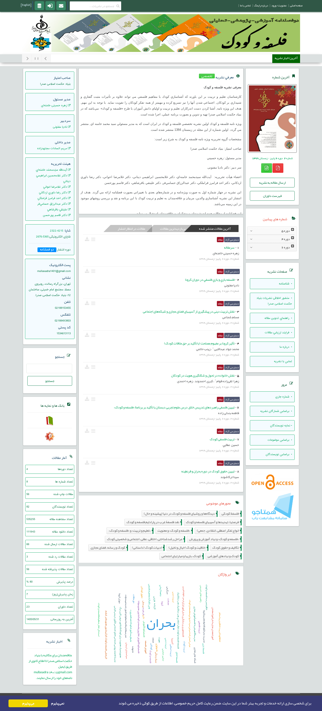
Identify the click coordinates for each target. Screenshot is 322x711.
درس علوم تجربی (184, 594)
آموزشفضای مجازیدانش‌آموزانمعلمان (213, 623)
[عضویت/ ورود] (50, 5)
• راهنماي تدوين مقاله (278, 318)
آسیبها (172, 641)
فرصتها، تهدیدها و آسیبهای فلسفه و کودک (213, 522)
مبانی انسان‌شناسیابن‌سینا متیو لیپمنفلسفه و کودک (190, 623)
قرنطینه (143, 611)
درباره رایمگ (261, 5)
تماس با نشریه (283, 361)
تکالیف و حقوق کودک (226, 547)
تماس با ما (245, 5)
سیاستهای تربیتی (126, 651)
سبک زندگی (156, 657)
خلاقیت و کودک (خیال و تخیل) (188, 547)
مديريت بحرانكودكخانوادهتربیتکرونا (204, 626)
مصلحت (168, 601)
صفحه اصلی (296, 5)
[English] (26, 5)
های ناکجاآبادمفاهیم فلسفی (149, 596)
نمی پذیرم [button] (57, 703)
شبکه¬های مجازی (195, 655)
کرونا (162, 603)
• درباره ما (286, 347)
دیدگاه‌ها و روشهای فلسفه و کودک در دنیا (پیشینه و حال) (180, 513)
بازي (144, 617)
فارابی (154, 599)
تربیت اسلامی (171, 650)
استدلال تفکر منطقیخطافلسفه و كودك (99, 619)
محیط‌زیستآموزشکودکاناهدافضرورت (131, 626)
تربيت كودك (184, 646)
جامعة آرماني (160, 590)
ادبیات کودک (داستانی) (148, 547)
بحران (161, 623)
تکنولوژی (157, 647)
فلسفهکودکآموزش (144, 629)
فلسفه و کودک (150, 656)
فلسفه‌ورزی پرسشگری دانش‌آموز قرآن (183, 619)
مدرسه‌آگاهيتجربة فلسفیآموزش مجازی (195, 623)
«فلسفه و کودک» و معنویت (174, 530)
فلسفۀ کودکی (231, 513)
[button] (117, 703)
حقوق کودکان (142, 592)
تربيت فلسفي (199, 627)
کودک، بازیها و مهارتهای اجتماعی (182, 556)
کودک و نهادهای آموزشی (224, 556)
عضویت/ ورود (279, 5)
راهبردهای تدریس (201, 593)
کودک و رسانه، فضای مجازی (109, 547)
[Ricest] (39, 5)
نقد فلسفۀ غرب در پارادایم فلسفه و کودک (154, 522)
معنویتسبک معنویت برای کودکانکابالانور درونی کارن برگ (120, 632)
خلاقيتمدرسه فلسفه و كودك (206, 597)
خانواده (133, 649)
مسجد (153, 640)
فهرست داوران (272, 195)
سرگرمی (167, 590)
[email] (61, 5)
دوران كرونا (119, 598)
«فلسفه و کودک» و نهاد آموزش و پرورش (215, 539)
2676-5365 (42, 236)
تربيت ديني (166, 643)
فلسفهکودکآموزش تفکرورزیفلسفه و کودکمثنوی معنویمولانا (138, 627)
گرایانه (155, 606)
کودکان (151, 646)
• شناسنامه (285, 283)
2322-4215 (56, 231)
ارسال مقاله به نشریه (272, 182)
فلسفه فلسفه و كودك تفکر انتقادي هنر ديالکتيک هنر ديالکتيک (178, 620)
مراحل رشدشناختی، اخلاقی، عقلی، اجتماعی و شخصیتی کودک (145, 539)
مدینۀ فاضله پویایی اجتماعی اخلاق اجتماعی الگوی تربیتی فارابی (115, 634)
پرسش (143, 604)
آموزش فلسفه (146, 647)
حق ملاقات (134, 598)
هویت (159, 640)
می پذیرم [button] (28, 703)
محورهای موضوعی (218, 503)
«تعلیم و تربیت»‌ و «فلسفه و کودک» (131, 530)
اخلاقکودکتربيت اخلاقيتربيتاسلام (220, 627)
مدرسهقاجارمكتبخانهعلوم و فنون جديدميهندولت (126, 616)
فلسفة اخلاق (177, 657)
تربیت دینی (173, 597)
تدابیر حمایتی (163, 655)
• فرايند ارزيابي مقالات (278, 332)
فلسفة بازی (203, 648)
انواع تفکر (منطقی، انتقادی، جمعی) (219, 530)
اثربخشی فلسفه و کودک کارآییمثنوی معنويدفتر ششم (106, 635)
